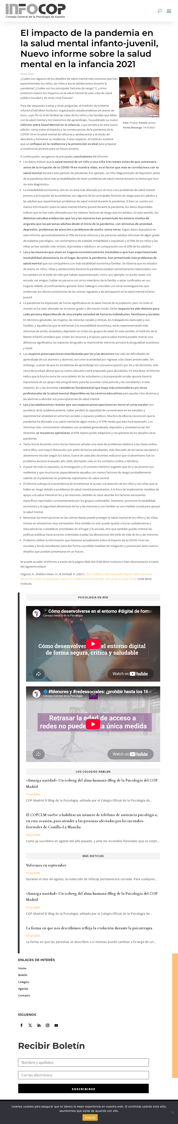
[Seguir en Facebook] (21, 1025)
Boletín (22, 975)
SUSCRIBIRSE (83, 1089)
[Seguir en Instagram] (47, 1025)
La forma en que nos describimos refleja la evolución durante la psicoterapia (89, 928)
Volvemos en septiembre (46, 865)
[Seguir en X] (30, 1025)
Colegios (23, 982)
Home (22, 968)
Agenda (23, 989)
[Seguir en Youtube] (56, 1025)
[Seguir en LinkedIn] (38, 1025)
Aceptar (90, 1117)
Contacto (24, 995)
